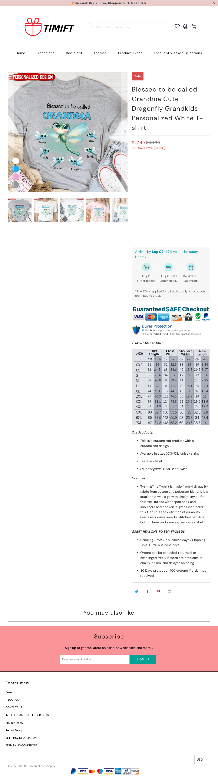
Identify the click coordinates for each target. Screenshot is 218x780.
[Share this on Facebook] (147, 591)
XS (148, 185)
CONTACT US (14, 707)
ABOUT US (12, 699)
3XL (136, 197)
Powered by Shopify (41, 766)
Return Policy (14, 730)
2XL (199, 185)
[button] (46, 53)
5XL (159, 197)
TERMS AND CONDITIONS (22, 745)
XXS (137, 185)
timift (22, 766)
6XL (170, 197)
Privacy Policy (14, 722)
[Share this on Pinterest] (158, 591)
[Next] (124, 132)
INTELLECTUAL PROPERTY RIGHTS (27, 715)
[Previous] (10, 132)
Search (10, 692)
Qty (134, 220)
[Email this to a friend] (169, 591)
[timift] (49, 27)
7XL (181, 197)
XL (189, 185)
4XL (148, 197)
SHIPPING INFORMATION (21, 738)
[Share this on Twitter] (136, 591)
